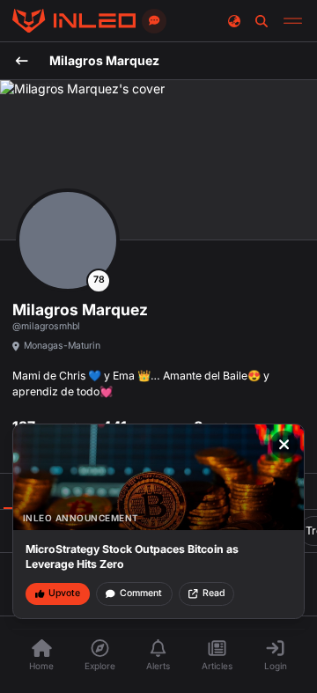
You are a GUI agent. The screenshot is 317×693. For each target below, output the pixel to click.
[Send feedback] (154, 21)
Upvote (64, 593)
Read (214, 593)
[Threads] (74, 21)
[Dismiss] (284, 445)
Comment (141, 593)
